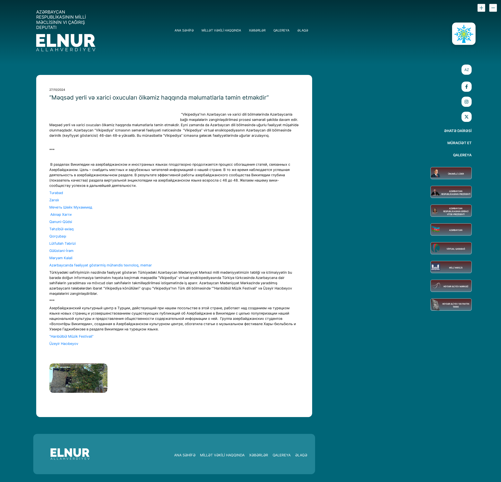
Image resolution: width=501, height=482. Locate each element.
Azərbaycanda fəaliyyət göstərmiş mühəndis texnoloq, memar (100, 265)
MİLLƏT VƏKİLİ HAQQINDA (221, 30)
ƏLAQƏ (302, 30)
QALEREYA (281, 30)
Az (466, 70)
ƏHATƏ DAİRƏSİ (458, 131)
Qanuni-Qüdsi (60, 222)
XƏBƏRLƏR (257, 30)
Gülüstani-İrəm (62, 251)
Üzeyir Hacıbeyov (63, 344)
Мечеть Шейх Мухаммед (71, 207)
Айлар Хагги (61, 214)
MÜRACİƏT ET (459, 143)
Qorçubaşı (58, 236)
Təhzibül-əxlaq (62, 229)
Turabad (56, 193)
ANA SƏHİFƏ (184, 30)
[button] (466, 70)
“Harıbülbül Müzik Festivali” (71, 336)
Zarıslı (54, 200)
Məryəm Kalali (60, 258)
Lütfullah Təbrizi (62, 243)
